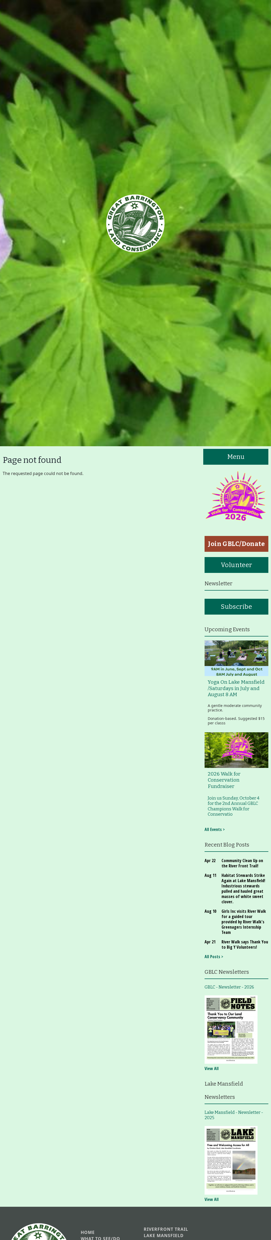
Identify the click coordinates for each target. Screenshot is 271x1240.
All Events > (215, 829)
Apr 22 (210, 860)
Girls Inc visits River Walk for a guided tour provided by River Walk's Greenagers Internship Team (244, 921)
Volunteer (236, 565)
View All (212, 1068)
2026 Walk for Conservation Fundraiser (224, 780)
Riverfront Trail (166, 1229)
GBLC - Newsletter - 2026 (229, 987)
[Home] (135, 223)
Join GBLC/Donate (236, 544)
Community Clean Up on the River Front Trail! (242, 863)
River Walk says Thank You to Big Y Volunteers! (245, 944)
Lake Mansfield (164, 1235)
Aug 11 (210, 875)
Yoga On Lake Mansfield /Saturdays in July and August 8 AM (236, 688)
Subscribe (236, 606)
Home (88, 1232)
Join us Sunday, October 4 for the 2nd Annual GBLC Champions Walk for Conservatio (233, 806)
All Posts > (214, 956)
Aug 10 (210, 911)
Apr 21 (210, 942)
